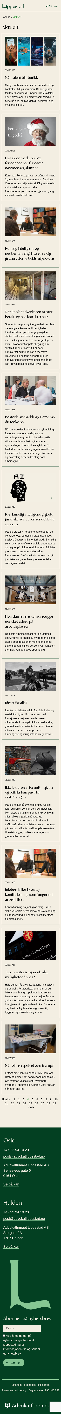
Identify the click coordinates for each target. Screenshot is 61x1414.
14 (24, 1103)
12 (12, 1103)
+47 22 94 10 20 (16, 1150)
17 (42, 1103)
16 (36, 1103)
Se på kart (11, 1184)
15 (30, 1103)
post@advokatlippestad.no (24, 1156)
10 (56, 1099)
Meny (49, 6)
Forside (6, 17)
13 (18, 1103)
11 (6, 1103)
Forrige (6, 1099)
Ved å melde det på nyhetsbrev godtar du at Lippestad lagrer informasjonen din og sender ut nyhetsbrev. (21, 1344)
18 (48, 1103)
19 (54, 1103)
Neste (31, 1107)
